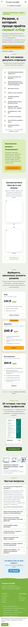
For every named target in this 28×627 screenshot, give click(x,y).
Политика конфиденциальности (10, 606)
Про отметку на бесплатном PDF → (13, 507)
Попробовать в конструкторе (14, 258)
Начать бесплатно (13, 168)
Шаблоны (4, 598)
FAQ (20, 596)
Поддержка (22, 600)
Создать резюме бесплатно (13, 47)
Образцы (4, 600)
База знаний (22, 598)
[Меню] (25, 2)
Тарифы (4, 602)
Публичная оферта (7, 612)
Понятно (4, 624)
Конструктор (5, 596)
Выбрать (14, 347)
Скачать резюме (14, 315)
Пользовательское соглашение (10, 610)
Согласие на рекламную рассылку (11, 616)
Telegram (15, 570)
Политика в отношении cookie (10, 614)
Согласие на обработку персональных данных (14, 608)
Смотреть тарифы (7, 51)
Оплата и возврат (17, 612)
